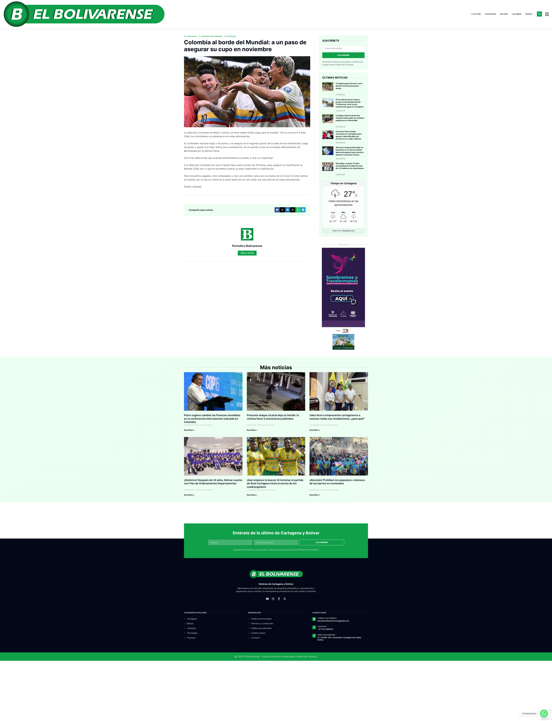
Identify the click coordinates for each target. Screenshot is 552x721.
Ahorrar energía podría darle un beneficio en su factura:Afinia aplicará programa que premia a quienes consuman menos (350, 151)
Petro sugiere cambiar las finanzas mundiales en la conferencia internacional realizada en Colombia (212, 418)
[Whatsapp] (544, 713)
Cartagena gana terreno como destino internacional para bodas (349, 85)
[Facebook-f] (278, 598)
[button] (539, 14)
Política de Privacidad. (345, 65)
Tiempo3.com (348, 231)
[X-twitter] (284, 598)
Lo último (476, 14)
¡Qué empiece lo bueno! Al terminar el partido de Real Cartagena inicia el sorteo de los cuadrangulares (275, 483)
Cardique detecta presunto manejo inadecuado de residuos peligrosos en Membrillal (350, 118)
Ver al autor (247, 253)
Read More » (189, 430)
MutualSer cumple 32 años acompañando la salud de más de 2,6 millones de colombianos (350, 165)
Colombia (516, 14)
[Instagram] (273, 598)
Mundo (528, 14)
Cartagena (490, 14)
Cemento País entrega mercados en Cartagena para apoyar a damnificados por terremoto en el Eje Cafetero (349, 135)
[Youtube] (267, 598)
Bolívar (504, 14)
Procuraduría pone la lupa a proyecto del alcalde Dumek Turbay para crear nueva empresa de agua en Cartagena (350, 103)
